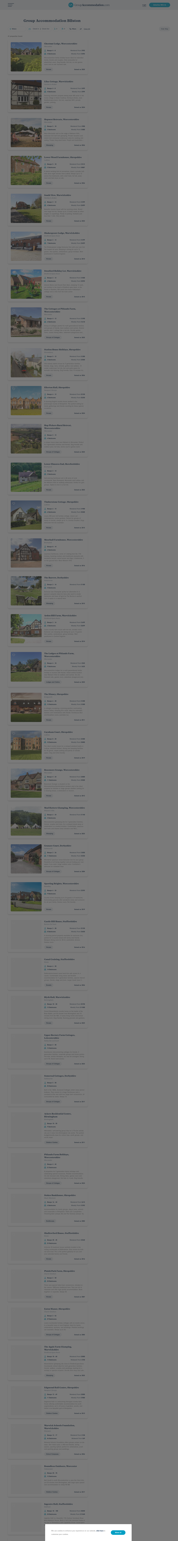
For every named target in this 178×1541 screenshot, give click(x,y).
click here (99, 1531)
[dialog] (89, 770)
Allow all (118, 1532)
